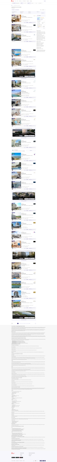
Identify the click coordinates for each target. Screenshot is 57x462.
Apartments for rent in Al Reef (39, 44)
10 (29, 323)
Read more (38, 27)
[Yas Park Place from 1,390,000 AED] (24, 255)
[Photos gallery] (16, 18)
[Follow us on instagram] (40, 460)
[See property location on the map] (20, 20)
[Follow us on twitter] (43, 460)
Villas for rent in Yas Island (39, 34)
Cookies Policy (20, 460)
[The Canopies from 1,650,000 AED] (24, 73)
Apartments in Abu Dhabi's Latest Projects (41, 51)
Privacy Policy (17, 460)
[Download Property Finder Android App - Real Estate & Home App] (17, 457)
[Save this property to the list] (33, 22)
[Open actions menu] (35, 22)
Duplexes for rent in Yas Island (39, 39)
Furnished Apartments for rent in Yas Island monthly (42, 38)
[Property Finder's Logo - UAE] (12, 1)
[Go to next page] (35, 323)
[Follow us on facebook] (41, 460)
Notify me (31, 150)
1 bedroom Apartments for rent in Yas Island (41, 33)
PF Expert (30, 455)
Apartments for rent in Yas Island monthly (41, 37)
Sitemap (23, 460)
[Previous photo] (12, 18)
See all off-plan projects (23, 137)
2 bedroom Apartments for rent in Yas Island (41, 32)
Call (25, 22)
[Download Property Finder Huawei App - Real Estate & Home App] (21, 457)
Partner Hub (30, 454)
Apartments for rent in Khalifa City (40, 43)
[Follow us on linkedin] (45, 460)
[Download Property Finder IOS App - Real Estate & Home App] (13, 457)
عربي (33, 460)
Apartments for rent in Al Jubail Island (40, 45)
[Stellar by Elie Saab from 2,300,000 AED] (24, 133)
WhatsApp (31, 22)
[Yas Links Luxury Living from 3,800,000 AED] (24, 315)
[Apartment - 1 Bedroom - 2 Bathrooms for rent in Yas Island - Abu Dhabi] (24, 226)
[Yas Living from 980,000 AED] (24, 196)
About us (21, 454)
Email (28, 22)
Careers (21, 455)
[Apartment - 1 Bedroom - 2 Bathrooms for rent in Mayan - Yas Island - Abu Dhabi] (24, 166)
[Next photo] (20, 18)
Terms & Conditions (13, 460)
